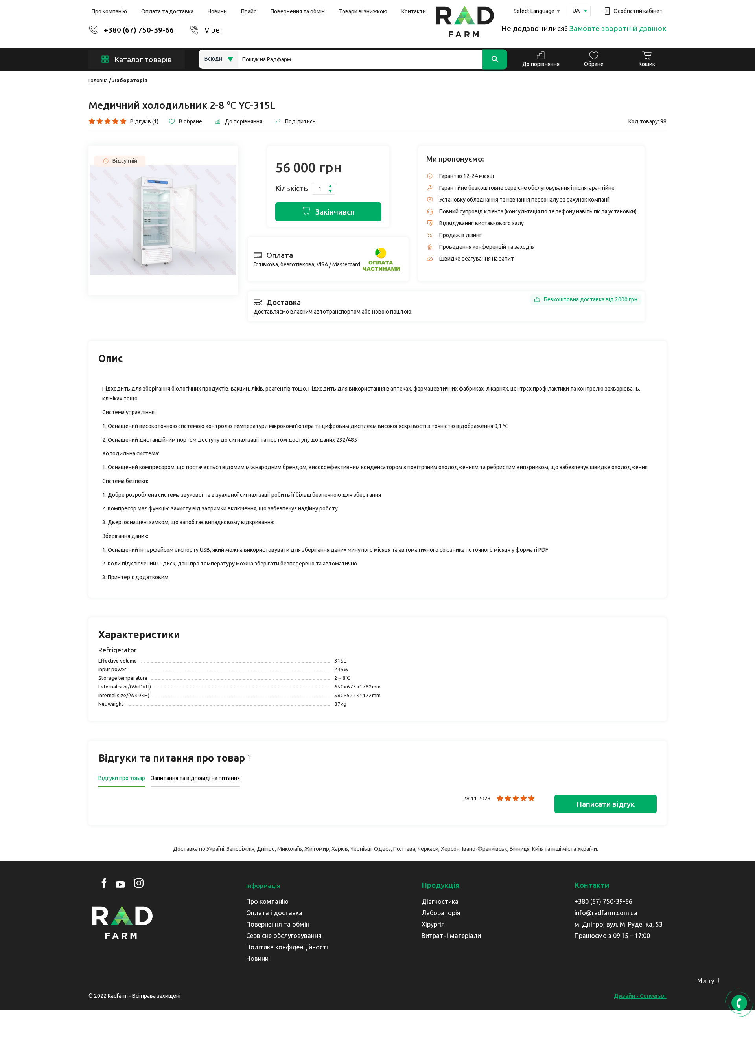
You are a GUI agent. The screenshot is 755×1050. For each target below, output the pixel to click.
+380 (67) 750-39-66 (139, 30)
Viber (213, 30)
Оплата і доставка (274, 912)
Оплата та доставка (167, 11)
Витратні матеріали (451, 935)
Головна (98, 80)
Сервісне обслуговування (284, 935)
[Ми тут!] (737, 983)
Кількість (291, 188)
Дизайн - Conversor (640, 996)
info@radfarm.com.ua (606, 912)
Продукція (441, 885)
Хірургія (433, 924)
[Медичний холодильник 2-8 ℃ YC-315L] (163, 220)
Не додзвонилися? (584, 28)
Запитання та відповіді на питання (195, 778)
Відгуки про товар (121, 778)
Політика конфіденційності (287, 947)
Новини (217, 11)
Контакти (413, 11)
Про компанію (109, 11)
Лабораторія (129, 80)
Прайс (248, 11)
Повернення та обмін (298, 11)
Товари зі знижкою (363, 11)
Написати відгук (605, 804)
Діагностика (440, 901)
